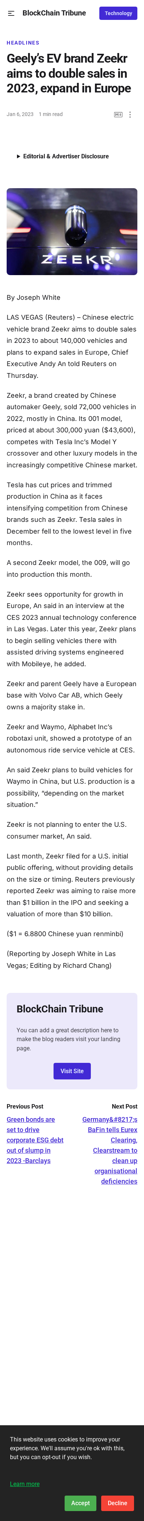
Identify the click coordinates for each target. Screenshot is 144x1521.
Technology (118, 13)
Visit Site (72, 1071)
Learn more (25, 1483)
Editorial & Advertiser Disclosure (66, 156)
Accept (80, 1503)
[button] (11, 13)
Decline (117, 1503)
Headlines (23, 43)
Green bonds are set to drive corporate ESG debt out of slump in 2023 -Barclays (35, 1140)
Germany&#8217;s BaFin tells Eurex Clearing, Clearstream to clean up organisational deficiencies (109, 1150)
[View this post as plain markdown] (118, 114)
